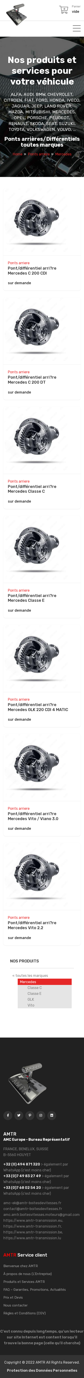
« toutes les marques (30, 975)
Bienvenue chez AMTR (20, 1266)
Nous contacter (15, 1305)
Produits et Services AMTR (24, 1282)
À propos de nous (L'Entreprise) (27, 1274)
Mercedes (28, 982)
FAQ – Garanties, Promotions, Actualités (34, 1290)
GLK (31, 999)
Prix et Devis (13, 1297)
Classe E (34, 993)
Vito (31, 1005)
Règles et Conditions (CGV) (24, 1313)
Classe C (35, 988)
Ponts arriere (19, 263)
